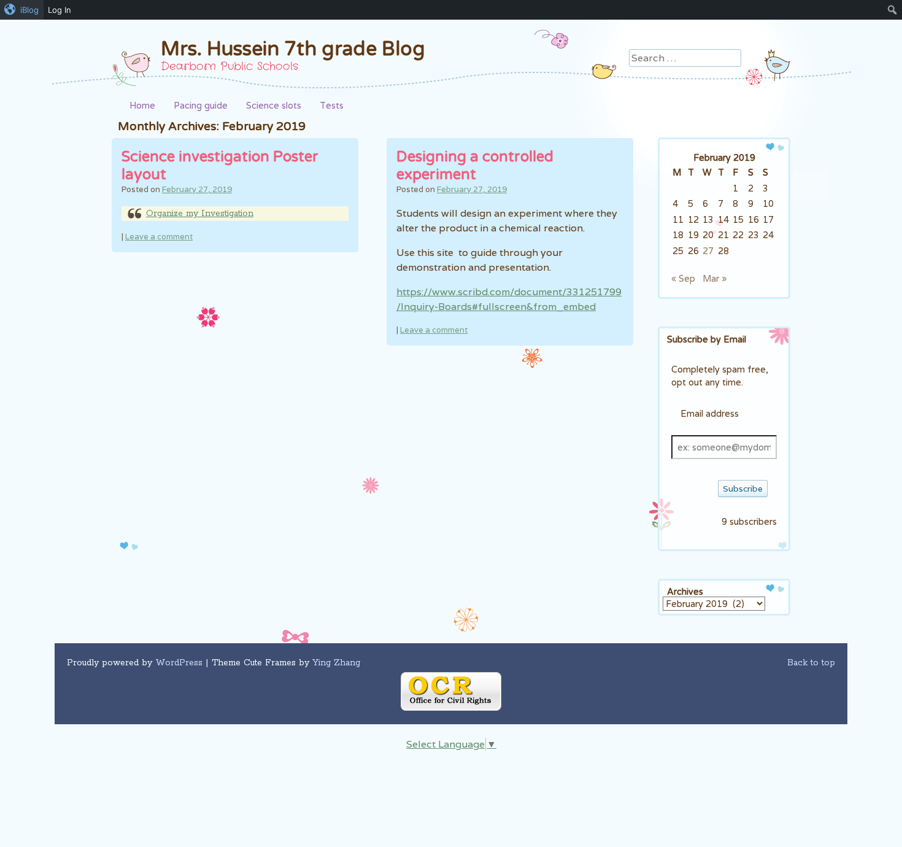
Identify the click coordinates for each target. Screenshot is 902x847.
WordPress (178, 662)
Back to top (811, 662)
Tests (332, 105)
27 (708, 251)
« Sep (683, 278)
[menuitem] (22, 10)
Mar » (715, 278)
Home (142, 105)
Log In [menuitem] (59, 10)
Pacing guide (201, 105)
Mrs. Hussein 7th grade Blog (293, 49)
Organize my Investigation (199, 213)
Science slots (273, 105)
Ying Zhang (336, 662)
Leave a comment (159, 236)
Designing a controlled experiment (474, 166)
